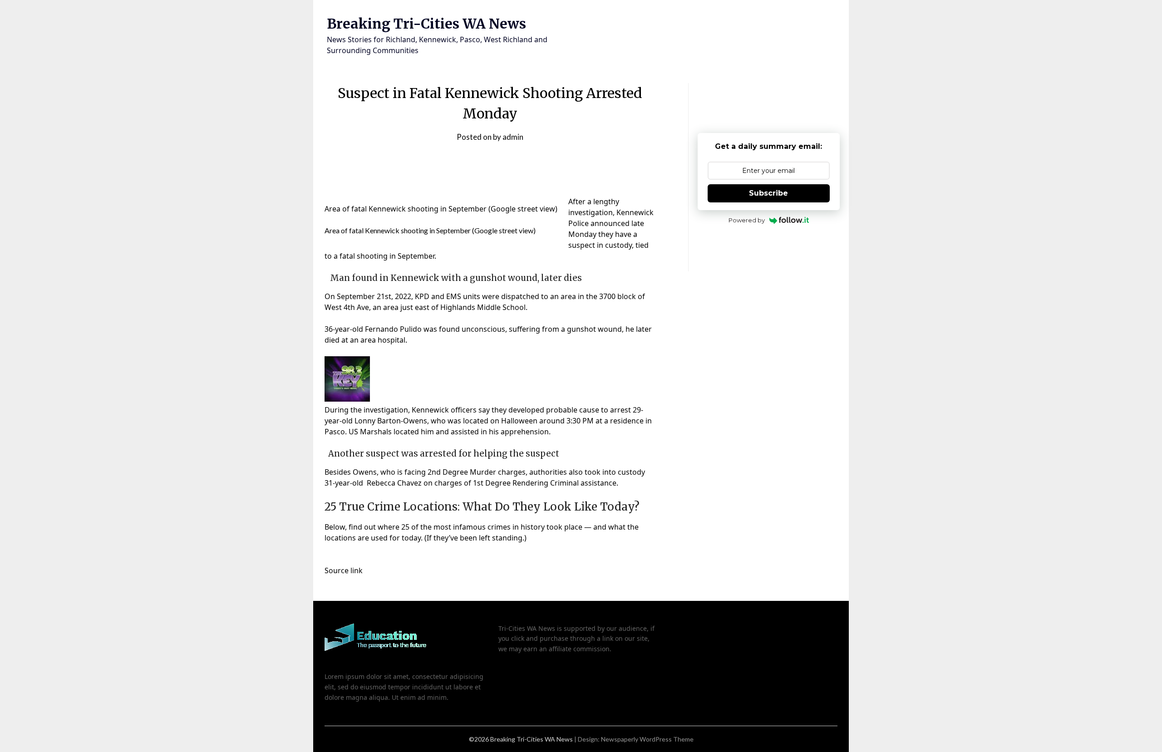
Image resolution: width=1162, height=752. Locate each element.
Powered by (747, 220)
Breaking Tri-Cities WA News (426, 23)
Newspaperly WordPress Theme (647, 739)
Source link (344, 570)
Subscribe (768, 193)
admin (512, 137)
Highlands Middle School (483, 307)
